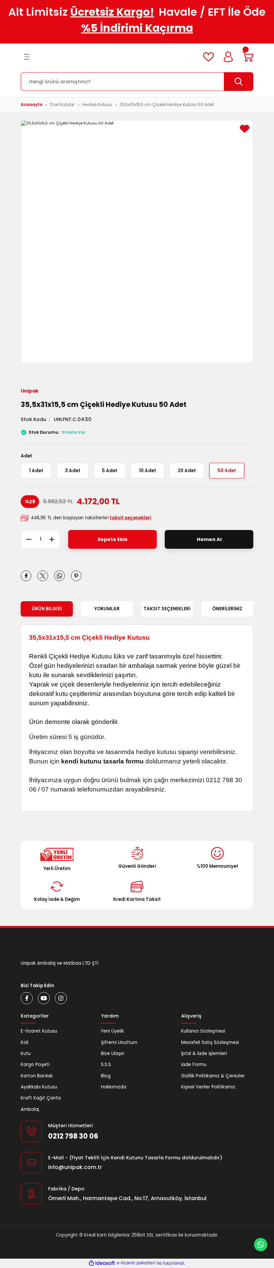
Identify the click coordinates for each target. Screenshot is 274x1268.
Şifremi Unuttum (119, 1042)
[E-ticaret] (136, 1263)
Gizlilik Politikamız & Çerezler (213, 1076)
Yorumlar (107, 609)
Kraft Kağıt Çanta (41, 1098)
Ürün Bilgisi (47, 609)
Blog (106, 1076)
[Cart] (248, 56)
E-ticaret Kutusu (39, 1031)
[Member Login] (228, 56)
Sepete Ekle (113, 539)
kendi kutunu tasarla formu (102, 761)
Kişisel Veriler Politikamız (208, 1087)
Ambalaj (30, 1109)
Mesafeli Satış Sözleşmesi (210, 1042)
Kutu (26, 1053)
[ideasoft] (102, 1263)
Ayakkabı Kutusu (39, 1087)
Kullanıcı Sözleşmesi (203, 1031)
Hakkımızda (113, 1087)
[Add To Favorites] (244, 128)
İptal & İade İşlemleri (204, 1053)
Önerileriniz (227, 609)
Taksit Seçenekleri (167, 609)
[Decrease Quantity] (26, 539)
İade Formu (194, 1064)
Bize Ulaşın (112, 1053)
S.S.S (106, 1064)
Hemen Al (209, 539)
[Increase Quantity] (54, 539)
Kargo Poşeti (35, 1064)
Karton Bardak (37, 1076)
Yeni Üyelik (112, 1031)
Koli (24, 1042)
